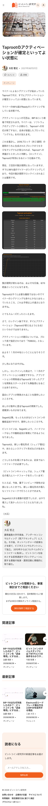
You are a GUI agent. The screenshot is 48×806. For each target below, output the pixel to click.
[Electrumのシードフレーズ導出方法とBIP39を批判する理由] (35, 693)
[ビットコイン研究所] (24, 5)
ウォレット (30, 721)
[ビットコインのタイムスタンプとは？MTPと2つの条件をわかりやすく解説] (35, 639)
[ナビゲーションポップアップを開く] (3, 5)
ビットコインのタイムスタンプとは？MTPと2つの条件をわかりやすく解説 (34, 652)
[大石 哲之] (7, 523)
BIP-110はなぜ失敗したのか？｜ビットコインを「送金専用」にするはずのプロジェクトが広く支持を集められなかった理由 (12, 652)
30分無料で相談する (24, 608)
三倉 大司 (30, 714)
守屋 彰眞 (30, 659)
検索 (37, 5)
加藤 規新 (7, 659)
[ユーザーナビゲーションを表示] (43, 5)
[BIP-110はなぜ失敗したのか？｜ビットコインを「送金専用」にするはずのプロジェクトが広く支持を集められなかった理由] (12, 639)
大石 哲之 (9, 530)
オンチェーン (9, 83)
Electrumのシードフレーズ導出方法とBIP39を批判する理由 (35, 706)
